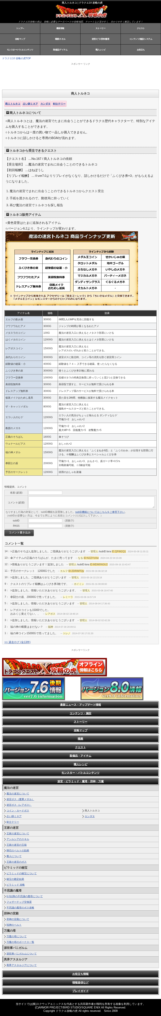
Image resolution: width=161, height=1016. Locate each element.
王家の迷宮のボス (16, 861)
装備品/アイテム (60, 50)
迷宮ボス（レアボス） (19, 804)
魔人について (14, 856)
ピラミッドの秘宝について (21, 873)
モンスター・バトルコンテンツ (80, 772)
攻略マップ (20, 39)
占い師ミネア (30, 103)
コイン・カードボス (17, 810)
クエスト (141, 28)
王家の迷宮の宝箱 (16, 844)
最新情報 (60, 28)
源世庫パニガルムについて (21, 953)
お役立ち (141, 50)
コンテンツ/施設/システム (140, 39)
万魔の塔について (16, 936)
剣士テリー (59, 103)
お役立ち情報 (80, 973)
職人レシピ (101, 50)
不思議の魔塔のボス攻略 (20, 907)
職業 (80, 738)
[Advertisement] (54, 76)
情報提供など (80, 982)
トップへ (20, 28)
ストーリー (101, 28)
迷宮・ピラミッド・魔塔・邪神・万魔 (80, 781)
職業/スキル (60, 39)
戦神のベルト (14, 924)
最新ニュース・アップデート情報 (80, 704)
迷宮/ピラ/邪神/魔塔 (100, 39)
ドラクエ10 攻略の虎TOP (16, 58)
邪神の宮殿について (17, 919)
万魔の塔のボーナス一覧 (20, 942)
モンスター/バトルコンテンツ (20, 50)
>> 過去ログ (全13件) (17, 642)
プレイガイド (80, 990)
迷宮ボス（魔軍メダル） (20, 799)
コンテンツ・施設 (80, 713)
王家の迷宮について (17, 833)
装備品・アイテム (80, 755)
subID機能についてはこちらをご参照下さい (100, 512)
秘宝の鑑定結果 (15, 879)
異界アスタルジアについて (21, 965)
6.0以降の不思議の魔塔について (24, 896)
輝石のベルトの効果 (17, 850)
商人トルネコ (12, 103)
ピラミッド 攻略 (15, 884)
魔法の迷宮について (17, 793)
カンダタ (45, 103)
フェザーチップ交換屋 (19, 901)
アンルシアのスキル (17, 839)
